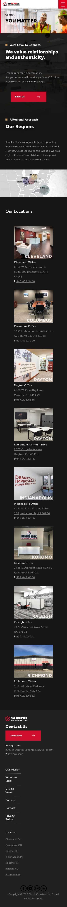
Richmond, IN (12, 874)
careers (33, 81)
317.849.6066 (25, 518)
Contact (10, 808)
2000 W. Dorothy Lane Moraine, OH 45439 (29, 749)
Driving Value (9, 790)
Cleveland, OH (13, 839)
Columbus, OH (13, 845)
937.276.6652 (25, 695)
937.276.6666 (25, 399)
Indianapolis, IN (14, 856)
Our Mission (12, 769)
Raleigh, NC (11, 868)
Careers (10, 800)
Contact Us (16, 735)
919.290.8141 (25, 636)
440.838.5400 (25, 281)
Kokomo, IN (11, 862)
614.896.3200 (25, 340)
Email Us (20, 96)
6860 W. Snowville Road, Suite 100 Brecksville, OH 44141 (31, 271)
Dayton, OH (12, 851)
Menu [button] (63, 7)
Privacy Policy (9, 817)
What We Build (11, 779)
